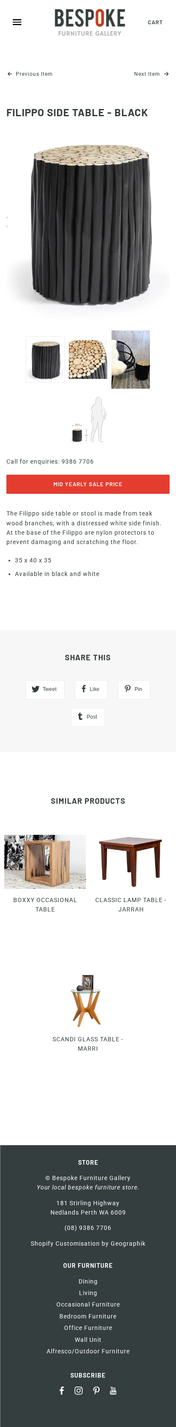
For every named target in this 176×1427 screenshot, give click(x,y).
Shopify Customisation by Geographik (88, 1243)
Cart (155, 22)
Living (88, 1292)
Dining (88, 1281)
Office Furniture (88, 1327)
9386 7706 (78, 461)
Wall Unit (88, 1339)
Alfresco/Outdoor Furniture (88, 1351)
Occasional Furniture (88, 1304)
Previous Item (33, 74)
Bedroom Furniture (88, 1316)
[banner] (90, 22)
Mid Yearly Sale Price (88, 484)
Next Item (148, 74)
